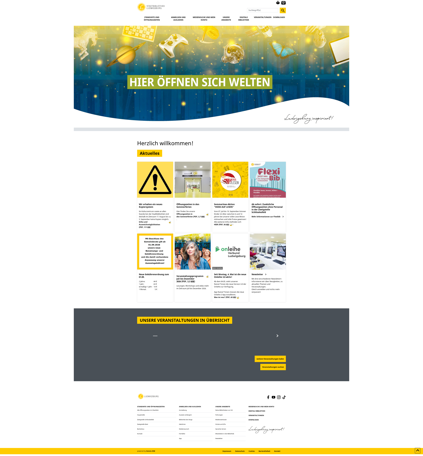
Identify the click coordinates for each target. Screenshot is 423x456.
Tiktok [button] (284, 397)
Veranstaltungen (262, 17)
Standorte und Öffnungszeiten (152, 18)
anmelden (214, 451)
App (180, 438)
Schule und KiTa (220, 424)
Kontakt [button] (277, 451)
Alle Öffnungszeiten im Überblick (148, 410)
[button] (151, 7)
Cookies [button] (252, 451)
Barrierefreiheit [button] (264, 451)
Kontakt (139, 434)
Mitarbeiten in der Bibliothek (224, 434)
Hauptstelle (141, 415)
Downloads (279, 17)
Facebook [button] (267, 397)
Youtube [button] (273, 397)
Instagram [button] (279, 397)
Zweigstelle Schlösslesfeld (145, 420)
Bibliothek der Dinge (185, 420)
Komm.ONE (150, 451)
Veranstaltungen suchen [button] (273, 367)
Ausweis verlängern (185, 415)
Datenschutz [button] (240, 451)
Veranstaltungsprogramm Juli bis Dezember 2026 (189, 279)
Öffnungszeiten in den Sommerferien (190, 215)
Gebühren (182, 424)
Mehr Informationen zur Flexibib (266, 216)
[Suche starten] (283, 10)
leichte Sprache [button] (278, 2)
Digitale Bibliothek (243, 18)
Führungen (219, 415)
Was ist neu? (225, 297)
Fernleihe (182, 434)
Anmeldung (183, 410)
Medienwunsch (184, 429)
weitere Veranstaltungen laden (270, 359)
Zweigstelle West (142, 424)
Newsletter (257, 274)
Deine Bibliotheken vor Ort (224, 410)
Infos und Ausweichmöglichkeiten (149, 224)
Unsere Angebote (226, 18)
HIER (221, 224)
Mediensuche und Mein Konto (204, 18)
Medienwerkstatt (221, 420)
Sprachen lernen (220, 429)
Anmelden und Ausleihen (178, 18)
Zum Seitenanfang (417, 450)
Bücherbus (140, 429)
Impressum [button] (227, 451)
